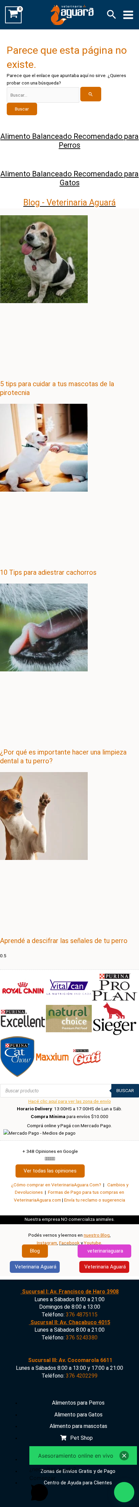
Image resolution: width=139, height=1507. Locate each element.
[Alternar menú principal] (128, 14)
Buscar (125, 1090)
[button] (111, 15)
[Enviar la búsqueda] (90, 94)
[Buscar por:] (54, 95)
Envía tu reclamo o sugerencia (94, 1200)
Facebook (69, 1242)
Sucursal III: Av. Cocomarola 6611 (69, 1360)
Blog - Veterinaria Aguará (69, 202)
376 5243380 (82, 1337)
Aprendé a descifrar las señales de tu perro (64, 941)
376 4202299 (82, 1376)
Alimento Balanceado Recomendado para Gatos (69, 178)
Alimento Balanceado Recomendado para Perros (69, 140)
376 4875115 (82, 1314)
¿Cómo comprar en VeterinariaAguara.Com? (56, 1184)
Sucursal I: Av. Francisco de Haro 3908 (70, 1291)
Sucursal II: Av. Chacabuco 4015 (69, 1322)
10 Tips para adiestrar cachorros (48, 572)
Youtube (92, 1242)
